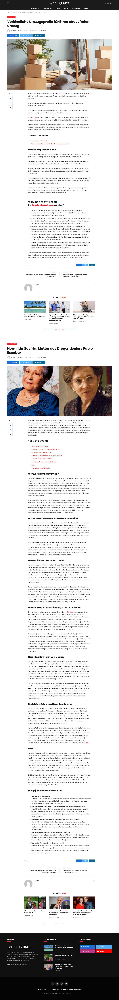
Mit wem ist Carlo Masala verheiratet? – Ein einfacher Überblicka (59, 913)
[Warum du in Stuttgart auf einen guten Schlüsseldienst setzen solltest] (84, 307)
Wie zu (85, 8)
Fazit (33, 465)
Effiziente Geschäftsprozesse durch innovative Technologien (75, 276)
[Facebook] (11, 98)
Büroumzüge (32, 117)
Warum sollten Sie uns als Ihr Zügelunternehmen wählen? (50, 144)
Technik (57, 8)
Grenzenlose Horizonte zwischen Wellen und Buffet (34, 316)
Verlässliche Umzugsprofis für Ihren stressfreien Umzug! (75, 872)
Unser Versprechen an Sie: (39, 141)
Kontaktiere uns (44, 989)
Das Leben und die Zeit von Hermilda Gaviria (45, 449)
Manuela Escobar (83, 743)
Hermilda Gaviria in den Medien (41, 459)
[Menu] (8, 3)
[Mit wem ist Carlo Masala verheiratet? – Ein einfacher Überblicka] (59, 903)
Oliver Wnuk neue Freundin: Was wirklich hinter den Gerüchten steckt (83, 913)
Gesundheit (76, 8)
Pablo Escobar (70, 612)
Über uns (55, 989)
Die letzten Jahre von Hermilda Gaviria (43, 462)
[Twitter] (11, 103)
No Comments (33, 30)
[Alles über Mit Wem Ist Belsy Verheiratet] (35, 903)
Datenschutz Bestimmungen (71, 989)
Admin (14, 30)
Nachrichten (46, 8)
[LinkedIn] (11, 107)
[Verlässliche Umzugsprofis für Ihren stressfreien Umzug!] (59, 64)
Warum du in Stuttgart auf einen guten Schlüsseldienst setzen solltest (83, 317)
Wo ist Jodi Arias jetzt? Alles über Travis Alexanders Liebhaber (43, 872)
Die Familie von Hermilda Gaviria (41, 453)
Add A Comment (59, 330)
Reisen (66, 8)
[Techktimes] (59, 3)
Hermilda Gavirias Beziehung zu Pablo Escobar (46, 456)
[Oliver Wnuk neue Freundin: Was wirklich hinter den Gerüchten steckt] (84, 903)
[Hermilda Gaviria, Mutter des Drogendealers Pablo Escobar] (59, 391)
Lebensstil (35, 8)
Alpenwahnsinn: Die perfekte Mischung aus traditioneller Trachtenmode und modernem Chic (59, 318)
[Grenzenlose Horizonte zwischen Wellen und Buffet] (35, 307)
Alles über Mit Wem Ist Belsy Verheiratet (34, 912)
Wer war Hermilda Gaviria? (40, 446)
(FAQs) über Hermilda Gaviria (40, 468)
